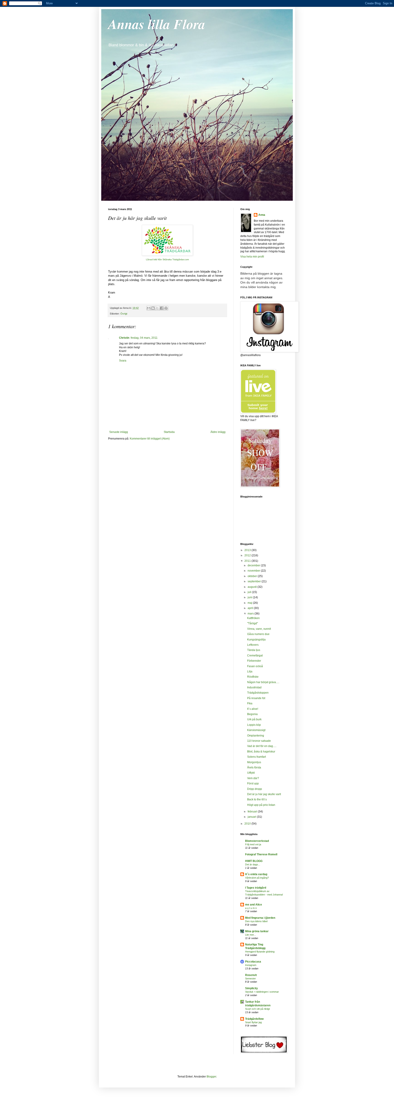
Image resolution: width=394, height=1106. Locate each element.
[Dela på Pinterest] (166, 308)
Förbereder (254, 660)
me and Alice (253, 904)
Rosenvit (251, 975)
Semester (250, 978)
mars (251, 613)
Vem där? (253, 778)
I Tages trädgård (255, 887)
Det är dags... (252, 864)
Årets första (254, 767)
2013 (247, 550)
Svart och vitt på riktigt (257, 1008)
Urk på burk (254, 719)
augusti (252, 586)
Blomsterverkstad (257, 841)
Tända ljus (253, 650)
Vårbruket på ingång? (257, 877)
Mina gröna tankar (257, 931)
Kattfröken (253, 618)
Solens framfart (256, 756)
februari (253, 811)
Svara (122, 360)
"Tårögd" (252, 623)
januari (252, 816)
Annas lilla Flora (156, 23)
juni (250, 597)
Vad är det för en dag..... (261, 746)
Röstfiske (253, 676)
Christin (124, 337)
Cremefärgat (255, 655)
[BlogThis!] (153, 308)
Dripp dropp (254, 789)
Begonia (252, 714)
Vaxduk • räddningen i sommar (262, 991)
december (254, 565)
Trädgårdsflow (254, 1018)
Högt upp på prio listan (261, 805)
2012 (247, 555)
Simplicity (251, 988)
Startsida (169, 432)
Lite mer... (250, 934)
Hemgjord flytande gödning (260, 951)
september (255, 581)
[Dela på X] (157, 308)
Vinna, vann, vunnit (259, 628)
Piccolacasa (253, 961)
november (254, 570)
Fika (249, 703)
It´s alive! (252, 708)
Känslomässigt (256, 730)
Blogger (211, 1076)
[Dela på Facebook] (161, 308)
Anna (261, 214)
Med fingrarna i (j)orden (260, 917)
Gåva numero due (258, 634)
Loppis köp (254, 724)
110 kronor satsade (259, 740)
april (251, 608)
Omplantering (255, 735)
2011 (247, 560)
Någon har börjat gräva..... (263, 682)
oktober (253, 576)
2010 (247, 823)
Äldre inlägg (218, 432)
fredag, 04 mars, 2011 (144, 337)
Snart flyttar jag (253, 1022)
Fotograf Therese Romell (261, 854)
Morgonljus (254, 762)
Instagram (250, 965)
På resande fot (256, 698)
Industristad (254, 687)
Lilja (249, 671)
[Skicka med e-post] (148, 308)
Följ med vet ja (253, 844)
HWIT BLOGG (253, 861)
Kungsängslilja (256, 639)
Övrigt (123, 313)
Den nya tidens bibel (256, 921)
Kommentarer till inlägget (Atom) (150, 438)
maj (250, 602)
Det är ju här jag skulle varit (264, 794)
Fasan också (255, 666)
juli (250, 592)
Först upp (253, 783)
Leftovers (253, 644)
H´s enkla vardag (256, 874)
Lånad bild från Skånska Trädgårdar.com (167, 259)
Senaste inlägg (118, 432)
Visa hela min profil (252, 256)
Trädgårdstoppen (258, 692)
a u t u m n (251, 908)
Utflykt (251, 772)
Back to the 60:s (257, 799)
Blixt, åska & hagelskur (261, 751)
